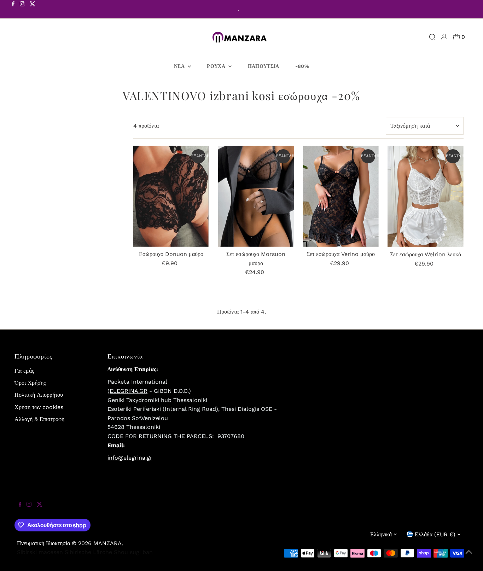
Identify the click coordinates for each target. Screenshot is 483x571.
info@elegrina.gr (129, 457)
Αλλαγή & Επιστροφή (39, 419)
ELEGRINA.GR (128, 391)
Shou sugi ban (133, 552)
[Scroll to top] (469, 557)
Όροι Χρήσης (30, 382)
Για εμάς (24, 370)
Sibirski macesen (40, 552)
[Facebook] (13, 9)
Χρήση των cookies (38, 407)
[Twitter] (32, 9)
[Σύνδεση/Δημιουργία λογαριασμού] (444, 37)
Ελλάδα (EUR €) (435, 534)
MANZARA (107, 543)
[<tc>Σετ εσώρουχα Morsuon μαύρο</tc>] (256, 196)
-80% (302, 66)
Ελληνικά (381, 534)
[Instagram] (22, 9)
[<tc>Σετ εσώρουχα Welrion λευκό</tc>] (426, 196)
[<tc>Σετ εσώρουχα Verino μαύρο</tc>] (341, 196)
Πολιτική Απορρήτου (38, 394)
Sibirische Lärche (88, 552)
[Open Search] (432, 37)
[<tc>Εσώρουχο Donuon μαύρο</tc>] (171, 196)
